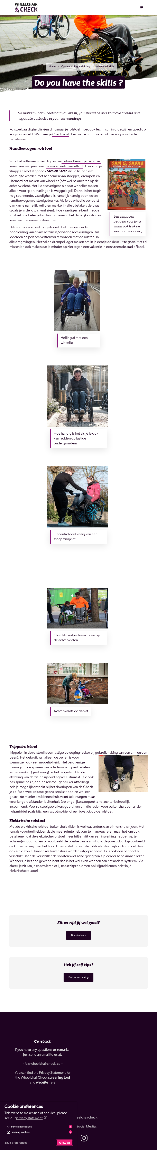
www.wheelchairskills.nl (64, 166)
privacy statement (29, 1118)
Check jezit (60, 134)
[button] (141, 8)
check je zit (17, 866)
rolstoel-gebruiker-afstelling (67, 782)
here (52, 1082)
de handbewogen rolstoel (81, 161)
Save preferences (15, 1142)
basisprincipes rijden (24, 782)
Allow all (64, 1142)
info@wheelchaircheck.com (42, 1064)
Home (52, 66)
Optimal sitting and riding (75, 66)
